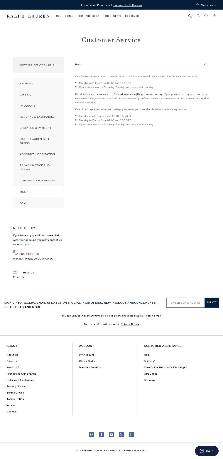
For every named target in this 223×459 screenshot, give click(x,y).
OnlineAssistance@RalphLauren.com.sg (138, 94)
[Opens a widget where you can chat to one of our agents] (207, 451)
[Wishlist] (206, 16)
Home (106, 16)
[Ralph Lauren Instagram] (91, 434)
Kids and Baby (88, 16)
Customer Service (32, 65)
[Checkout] (214, 16)
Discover (132, 16)
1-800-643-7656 (28, 254)
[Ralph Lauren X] (121, 434)
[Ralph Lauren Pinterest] (131, 434)
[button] (190, 16)
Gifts (117, 16)
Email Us (28, 272)
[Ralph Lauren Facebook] (101, 434)
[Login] (198, 15)
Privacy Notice (130, 324)
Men (58, 16)
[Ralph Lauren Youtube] (111, 434)
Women (69, 16)
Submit (212, 302)
